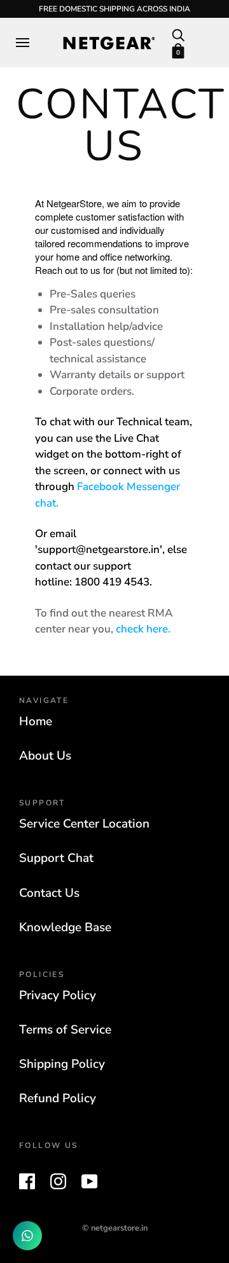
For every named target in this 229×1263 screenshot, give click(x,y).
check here (142, 629)
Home (35, 721)
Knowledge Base (65, 927)
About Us (45, 756)
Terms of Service (65, 1029)
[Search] (178, 34)
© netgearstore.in (115, 1228)
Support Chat (56, 858)
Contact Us (49, 893)
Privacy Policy (57, 995)
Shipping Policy (62, 1064)
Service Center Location (84, 824)
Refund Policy (57, 1098)
